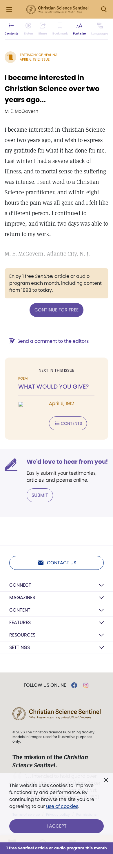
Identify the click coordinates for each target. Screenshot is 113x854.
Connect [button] (20, 585)
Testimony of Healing (38, 54)
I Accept (57, 826)
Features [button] (20, 622)
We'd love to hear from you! (67, 461)
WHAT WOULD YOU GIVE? (53, 386)
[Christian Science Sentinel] (57, 9)
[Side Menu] (9, 9)
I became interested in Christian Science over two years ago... (52, 88)
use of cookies (62, 806)
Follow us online (45, 685)
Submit (40, 495)
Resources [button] (22, 635)
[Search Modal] (104, 9)
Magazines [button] (22, 597)
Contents (71, 423)
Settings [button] (19, 647)
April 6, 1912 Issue (35, 59)
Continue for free (56, 310)
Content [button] (19, 610)
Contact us (61, 562)
